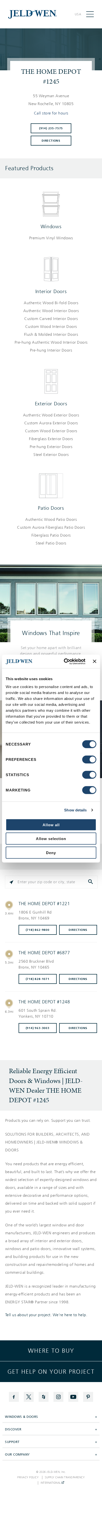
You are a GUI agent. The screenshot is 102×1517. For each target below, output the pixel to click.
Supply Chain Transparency (65, 1477)
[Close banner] (94, 661)
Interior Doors (51, 291)
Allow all (51, 825)
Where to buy (51, 1350)
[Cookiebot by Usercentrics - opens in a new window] (64, 661)
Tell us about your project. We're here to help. (46, 1314)
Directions (51, 140)
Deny (51, 852)
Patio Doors (51, 508)
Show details (75, 810)
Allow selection (51, 839)
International (51, 1483)
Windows (51, 226)
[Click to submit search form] (91, 882)
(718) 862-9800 (38, 930)
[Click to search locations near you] (11, 882)
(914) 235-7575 (51, 128)
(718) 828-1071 (38, 979)
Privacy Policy (28, 1477)
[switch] (89, 759)
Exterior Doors (51, 404)
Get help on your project (51, 1371)
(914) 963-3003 (38, 1028)
